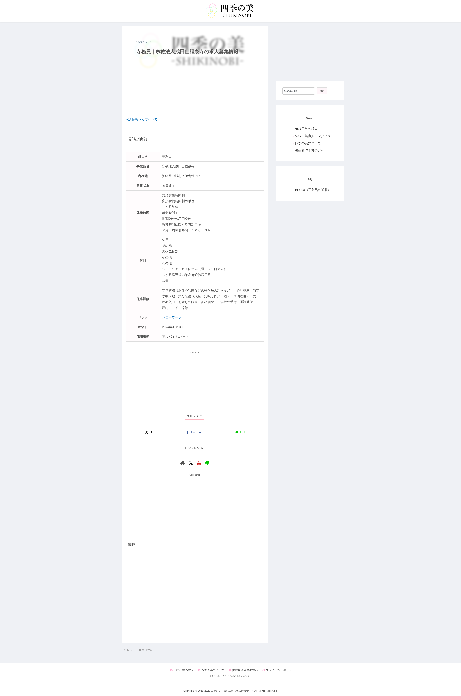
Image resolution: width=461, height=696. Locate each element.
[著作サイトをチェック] (182, 463)
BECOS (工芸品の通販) (312, 190)
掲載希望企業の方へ (309, 150)
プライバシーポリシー (280, 670)
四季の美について (308, 143)
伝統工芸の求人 (306, 129)
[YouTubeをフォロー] (199, 463)
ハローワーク (172, 317)
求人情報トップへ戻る (142, 119)
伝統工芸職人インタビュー (314, 136)
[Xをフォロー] (190, 463)
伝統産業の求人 (183, 670)
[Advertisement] (195, 88)
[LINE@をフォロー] (207, 463)
